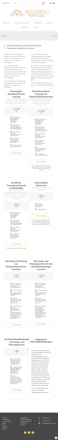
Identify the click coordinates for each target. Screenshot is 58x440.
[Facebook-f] (3, 3)
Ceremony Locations (15, 303)
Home (52, 35)
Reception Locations (39, 302)
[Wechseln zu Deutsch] (53, 3)
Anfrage (35, 27)
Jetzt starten (16, 153)
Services (49, 23)
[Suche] (43, 3)
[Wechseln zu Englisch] (50, 3)
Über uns (24, 27)
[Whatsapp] (9, 3)
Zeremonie (37, 23)
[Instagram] (6, 3)
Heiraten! (6, 23)
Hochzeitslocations (21, 23)
